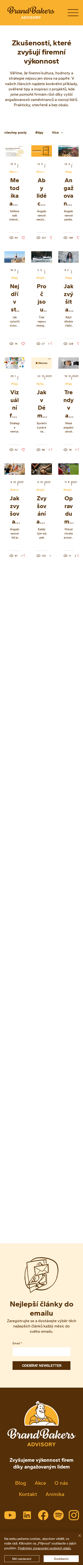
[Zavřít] (77, 1538)
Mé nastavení (21, 1559)
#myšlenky (41, 278)
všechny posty (15, 133)
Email (17, 1343)
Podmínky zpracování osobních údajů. (44, 1548)
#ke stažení (14, 172)
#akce (14, 490)
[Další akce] (19, 166)
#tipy (39, 133)
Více (55, 133)
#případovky (41, 384)
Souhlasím (61, 1559)
